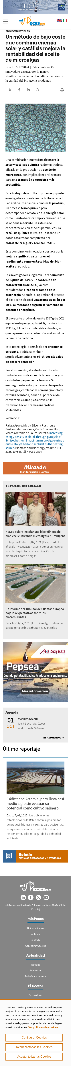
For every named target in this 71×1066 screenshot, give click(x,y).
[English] (59, 20)
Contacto (36, 940)
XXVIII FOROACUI (28, 719)
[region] (35, 1032)
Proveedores (35, 995)
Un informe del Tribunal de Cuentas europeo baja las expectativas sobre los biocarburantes (34, 613)
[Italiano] (65, 20)
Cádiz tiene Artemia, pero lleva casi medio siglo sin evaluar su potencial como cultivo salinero (35, 803)
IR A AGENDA (52, 737)
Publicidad (35, 934)
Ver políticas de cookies (43, 1027)
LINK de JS (10, 89)
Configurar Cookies (34, 1037)
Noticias (35, 964)
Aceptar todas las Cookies (34, 1056)
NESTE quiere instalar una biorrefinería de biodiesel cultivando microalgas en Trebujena (35, 534)
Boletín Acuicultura (35, 976)
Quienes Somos (35, 928)
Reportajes (35, 970)
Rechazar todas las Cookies (34, 1047)
